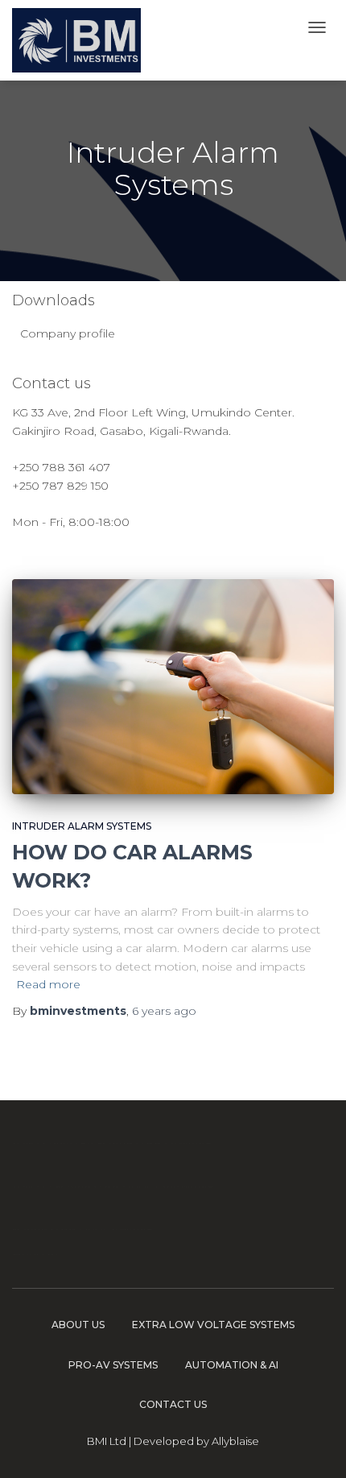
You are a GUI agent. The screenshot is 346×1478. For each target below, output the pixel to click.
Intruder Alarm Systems (81, 826)
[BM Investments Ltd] (76, 40)
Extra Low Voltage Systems (213, 1325)
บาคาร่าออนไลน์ (53, 1143)
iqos (140, 1186)
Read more (48, 984)
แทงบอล (191, 1143)
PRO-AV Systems (113, 1365)
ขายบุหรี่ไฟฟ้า (132, 1143)
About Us (78, 1325)
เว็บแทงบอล (184, 1186)
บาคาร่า (32, 1186)
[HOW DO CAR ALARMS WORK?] (173, 686)
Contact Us (173, 1404)
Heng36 (34, 1254)
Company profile (67, 333)
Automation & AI (231, 1365)
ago (164, 1011)
